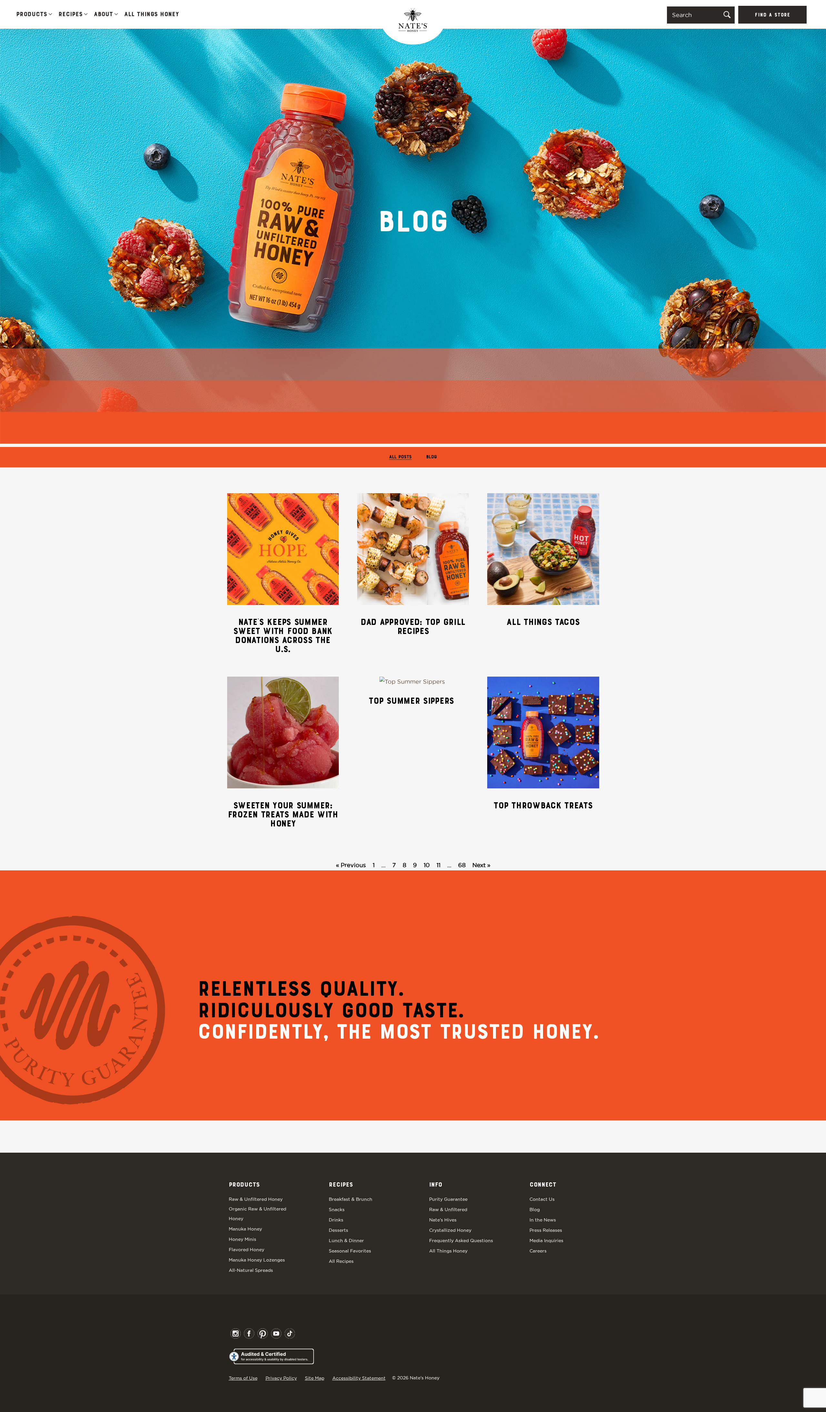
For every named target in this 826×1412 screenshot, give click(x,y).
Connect (542, 1185)
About (103, 14)
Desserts (338, 1230)
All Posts (400, 457)
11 (438, 865)
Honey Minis (242, 1239)
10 (427, 865)
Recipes (70, 14)
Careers (538, 1250)
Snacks (337, 1209)
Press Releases (545, 1230)
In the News (542, 1219)
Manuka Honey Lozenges (257, 1259)
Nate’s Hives (443, 1219)
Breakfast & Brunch (350, 1199)
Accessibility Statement (359, 1378)
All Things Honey (151, 14)
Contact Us (542, 1199)
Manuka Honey (245, 1228)
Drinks (336, 1219)
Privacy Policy (281, 1378)
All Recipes (341, 1261)
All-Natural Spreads (251, 1270)
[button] (50, 14)
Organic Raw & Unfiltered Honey (257, 1213)
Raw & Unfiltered (448, 1209)
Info (435, 1185)
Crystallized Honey (450, 1230)
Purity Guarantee (448, 1199)
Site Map (314, 1378)
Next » (481, 865)
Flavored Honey (246, 1249)
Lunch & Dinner (346, 1240)
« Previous (351, 865)
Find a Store (772, 15)
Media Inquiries (546, 1240)
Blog (431, 457)
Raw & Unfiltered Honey (256, 1199)
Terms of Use (243, 1378)
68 (462, 865)
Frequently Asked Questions (461, 1240)
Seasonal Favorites (350, 1250)
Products (31, 14)
